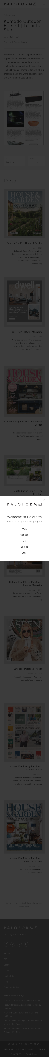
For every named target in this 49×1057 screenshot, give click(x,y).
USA (24, 528)
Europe (24, 547)
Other (24, 553)
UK (24, 541)
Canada (24, 535)
